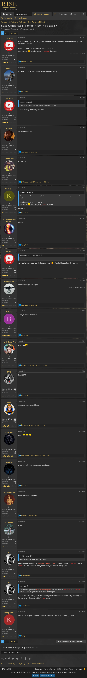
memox (9, 128)
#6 (84, 188)
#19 (83, 582)
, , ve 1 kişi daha (34, 365)
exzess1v (9, 522)
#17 (83, 521)
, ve (29, 245)
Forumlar (9, 14)
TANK (9, 372)
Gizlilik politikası (62, 669)
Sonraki (13, 33)
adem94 (9, 68)
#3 (84, 98)
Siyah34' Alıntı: (24, 556)
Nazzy (9, 402)
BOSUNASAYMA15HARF (9, 220)
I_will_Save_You (9, 342)
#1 (84, 37)
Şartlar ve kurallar (50, 669)
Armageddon (9, 492)
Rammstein (9, 282)
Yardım (71, 669)
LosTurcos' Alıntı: (25, 192)
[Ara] (83, 14)
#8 (84, 251)
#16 (83, 491)
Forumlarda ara (22, 18)
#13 (83, 401)
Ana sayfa (79, 669)
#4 (84, 128)
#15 (83, 461)
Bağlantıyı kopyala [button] (28, 29)
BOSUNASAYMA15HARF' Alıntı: (30, 255)
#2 (84, 67)
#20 (83, 612)
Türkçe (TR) (7, 669)
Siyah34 (9, 462)
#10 (83, 311)
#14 (83, 431)
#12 (83, 371)
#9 (84, 281)
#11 (83, 341)
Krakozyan (9, 189)
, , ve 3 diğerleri (36, 182)
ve (26, 62)
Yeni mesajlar (8, 18)
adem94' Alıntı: (25, 102)
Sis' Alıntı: (23, 586)
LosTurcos (6, 29)
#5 (84, 158)
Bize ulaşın (38, 669)
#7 (84, 218)
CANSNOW (9, 158)
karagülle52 (9, 612)
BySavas (9, 312)
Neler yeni (23, 14)
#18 (83, 551)
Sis (9, 552)
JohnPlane (9, 432)
